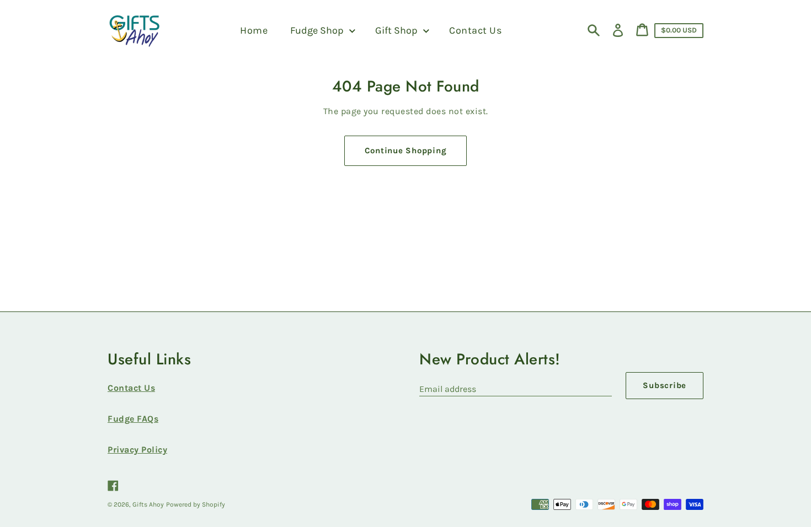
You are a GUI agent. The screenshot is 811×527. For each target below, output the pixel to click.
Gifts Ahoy (148, 504)
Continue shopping (406, 150)
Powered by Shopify (195, 504)
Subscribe (664, 385)
